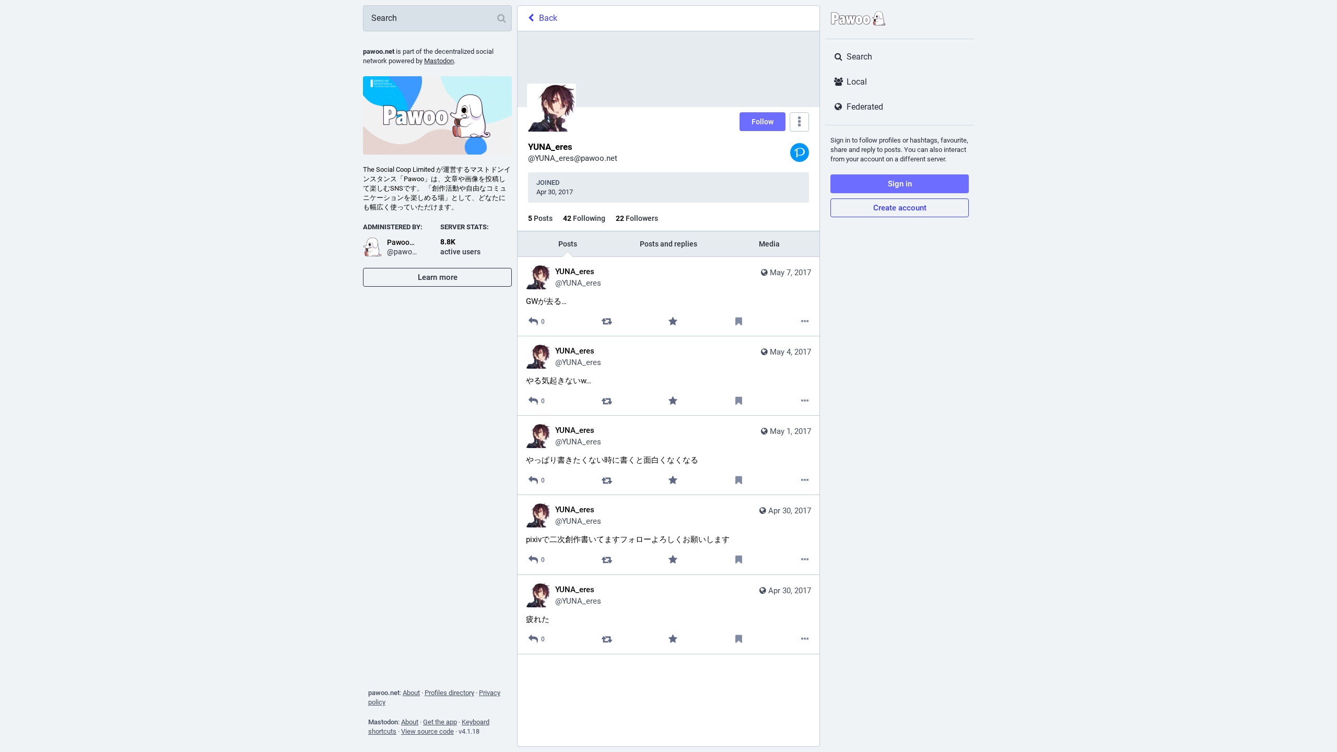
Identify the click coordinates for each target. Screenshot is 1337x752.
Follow (762, 122)
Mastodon (439, 61)
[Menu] (799, 122)
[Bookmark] (739, 321)
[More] (805, 321)
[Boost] (607, 321)
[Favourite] (673, 321)
